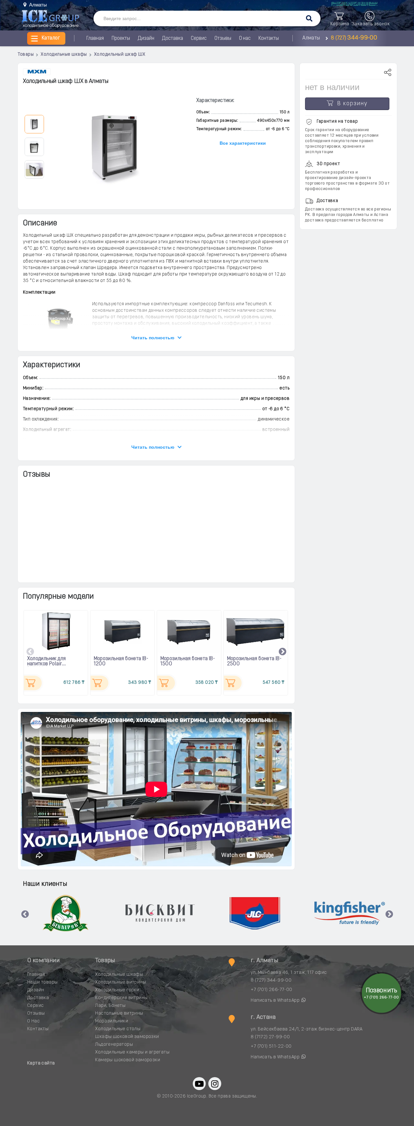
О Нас (33, 1021)
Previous (30, 652)
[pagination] (34, 124)
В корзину (350, 104)
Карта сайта (41, 1063)
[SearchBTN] (309, 19)
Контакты (268, 38)
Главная (95, 38)
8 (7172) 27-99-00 (270, 1037)
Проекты (121, 38)
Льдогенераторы (114, 1044)
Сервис (199, 38)
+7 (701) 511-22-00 (271, 1046)
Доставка (172, 38)
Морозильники (111, 1021)
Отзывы (222, 38)
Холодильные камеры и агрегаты (132, 1052)
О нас (245, 38)
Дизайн (146, 38)
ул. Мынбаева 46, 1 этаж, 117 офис (289, 972)
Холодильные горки (117, 990)
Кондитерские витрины (121, 998)
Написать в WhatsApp (275, 1000)
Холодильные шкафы (119, 974)
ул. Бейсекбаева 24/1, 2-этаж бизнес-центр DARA (306, 1029)
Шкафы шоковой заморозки (127, 1036)
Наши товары (42, 982)
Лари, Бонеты (110, 1005)
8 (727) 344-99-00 (271, 980)
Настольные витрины (119, 1013)
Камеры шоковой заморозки (127, 1060)
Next (282, 652)
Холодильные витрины (120, 982)
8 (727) (353, 38)
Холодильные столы (117, 1029)
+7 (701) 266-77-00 (271, 989)
